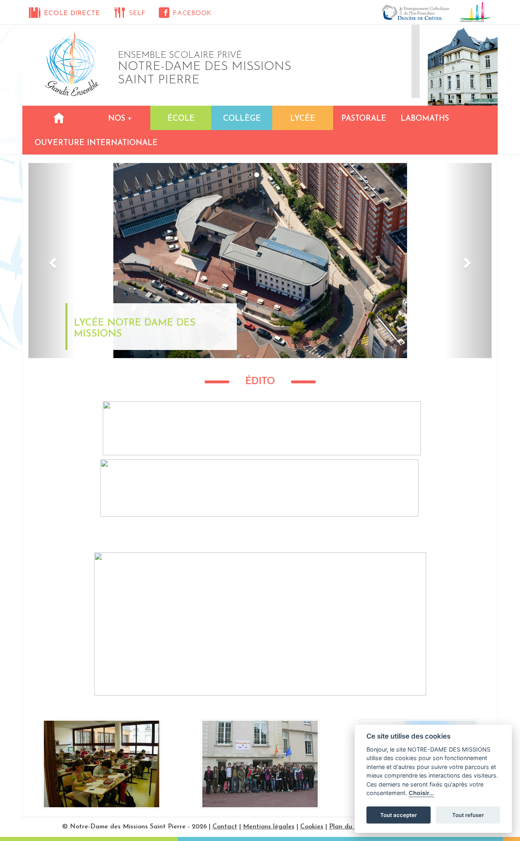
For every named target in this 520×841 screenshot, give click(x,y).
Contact (224, 827)
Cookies (311, 827)
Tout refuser (468, 815)
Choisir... (421, 793)
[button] (51, 260)
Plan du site (347, 827)
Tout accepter (398, 815)
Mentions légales (269, 827)
